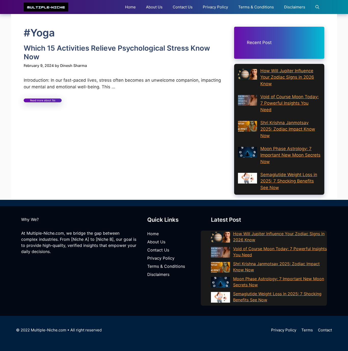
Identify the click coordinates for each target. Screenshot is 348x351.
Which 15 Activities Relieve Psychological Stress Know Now (117, 52)
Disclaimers (294, 7)
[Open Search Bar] (317, 7)
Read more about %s (42, 100)
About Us (154, 7)
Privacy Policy (215, 7)
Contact (325, 330)
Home (130, 7)
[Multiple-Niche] (46, 7)
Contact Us (183, 7)
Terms (307, 330)
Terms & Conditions (256, 7)
